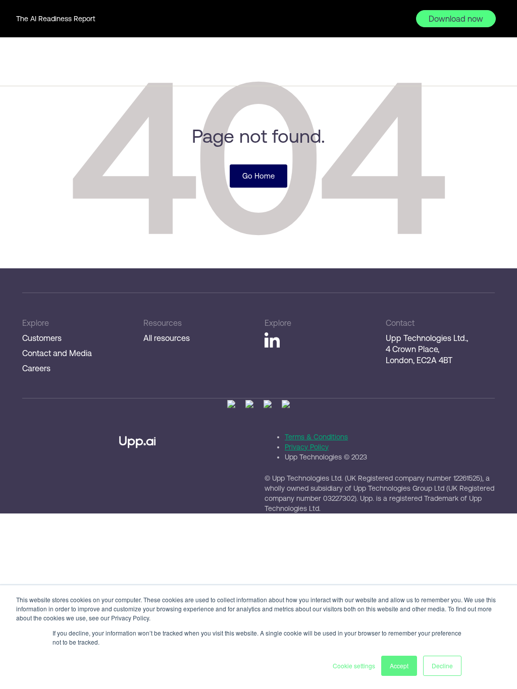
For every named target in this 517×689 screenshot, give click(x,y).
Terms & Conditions (316, 437)
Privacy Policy (307, 447)
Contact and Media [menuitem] (57, 353)
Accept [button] (399, 665)
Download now (456, 18)
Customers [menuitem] (42, 337)
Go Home (258, 175)
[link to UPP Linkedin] (272, 341)
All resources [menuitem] (166, 337)
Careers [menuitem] (36, 368)
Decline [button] (442, 665)
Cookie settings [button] (354, 665)
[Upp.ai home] (43, 66)
